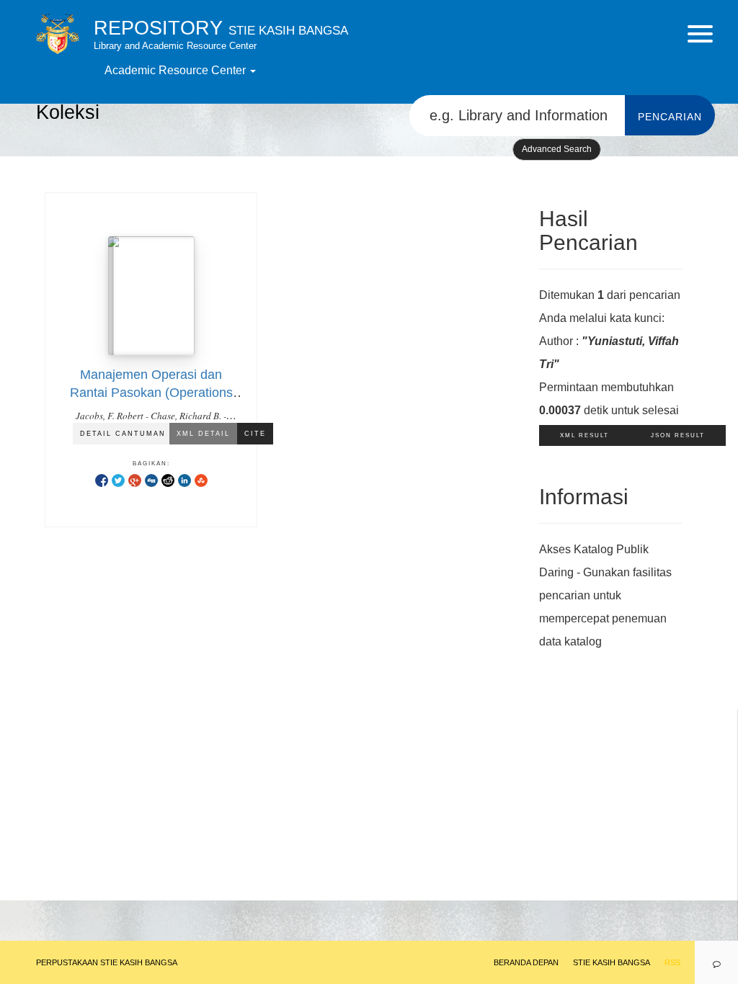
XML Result (584, 435)
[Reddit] (167, 480)
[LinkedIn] (184, 480)
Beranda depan (526, 962)
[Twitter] (118, 480)
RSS (672, 962)
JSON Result (678, 435)
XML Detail (203, 433)
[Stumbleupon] (201, 480)
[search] (517, 115)
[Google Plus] (134, 480)
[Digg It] (151, 480)
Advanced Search (557, 149)
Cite (255, 433)
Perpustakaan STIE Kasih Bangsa (106, 962)
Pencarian (670, 116)
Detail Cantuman (123, 433)
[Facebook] (101, 480)
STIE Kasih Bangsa (611, 962)
